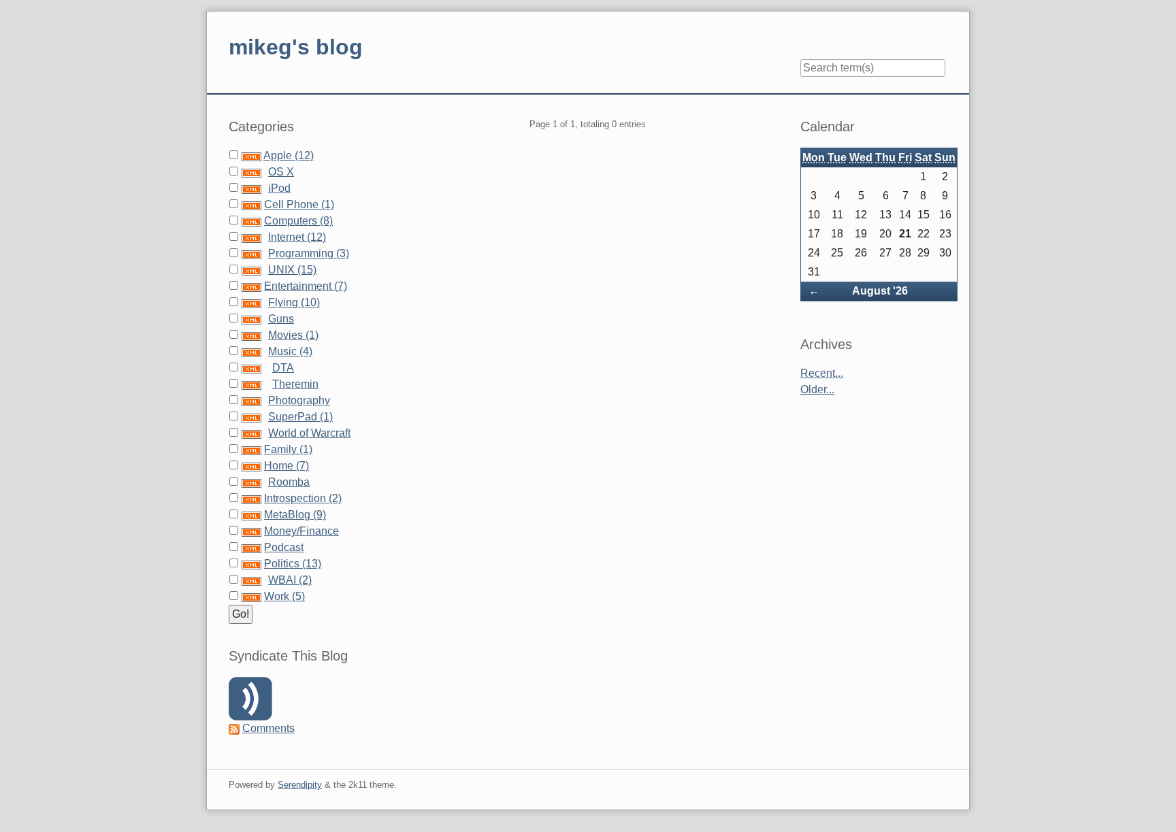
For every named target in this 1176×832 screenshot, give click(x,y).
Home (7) (286, 465)
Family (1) (288, 449)
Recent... (821, 373)
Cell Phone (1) (299, 204)
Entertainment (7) (305, 286)
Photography (299, 400)
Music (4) (290, 351)
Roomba (289, 482)
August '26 (880, 291)
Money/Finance (301, 531)
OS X (281, 172)
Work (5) (284, 596)
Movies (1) (293, 335)
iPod (279, 188)
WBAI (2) (290, 580)
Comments (268, 728)
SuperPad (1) (300, 416)
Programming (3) (308, 253)
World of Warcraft (309, 433)
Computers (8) (298, 221)
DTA (283, 367)
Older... (817, 389)
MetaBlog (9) (295, 514)
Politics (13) (292, 563)
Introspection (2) (303, 498)
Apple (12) (288, 155)
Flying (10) (294, 302)
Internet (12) (297, 237)
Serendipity (300, 785)
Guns (281, 319)
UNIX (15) (292, 270)
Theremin (295, 384)
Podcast (284, 547)
